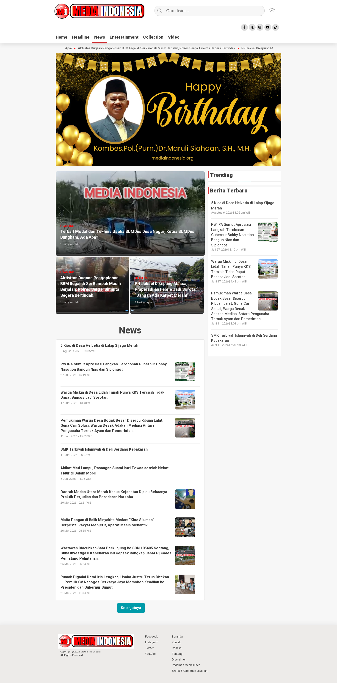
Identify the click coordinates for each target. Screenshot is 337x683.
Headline (81, 37)
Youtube (150, 654)
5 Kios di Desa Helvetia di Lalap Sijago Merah (242, 205)
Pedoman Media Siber (186, 665)
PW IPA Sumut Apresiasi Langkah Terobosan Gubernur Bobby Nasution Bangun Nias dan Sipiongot (232, 235)
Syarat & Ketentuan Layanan (189, 671)
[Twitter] (252, 27)
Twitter (149, 648)
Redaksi (177, 648)
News (99, 37)
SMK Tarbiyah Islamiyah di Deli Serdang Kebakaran (244, 338)
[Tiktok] (275, 27)
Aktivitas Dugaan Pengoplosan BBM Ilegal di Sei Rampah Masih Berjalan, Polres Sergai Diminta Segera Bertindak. (129, 48)
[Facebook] (244, 27)
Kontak (176, 642)
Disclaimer (179, 660)
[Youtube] (267, 27)
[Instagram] (260, 27)
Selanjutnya (131, 608)
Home (61, 37)
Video (174, 37)
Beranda (177, 637)
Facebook (151, 637)
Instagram (151, 642)
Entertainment (124, 37)
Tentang (177, 654)
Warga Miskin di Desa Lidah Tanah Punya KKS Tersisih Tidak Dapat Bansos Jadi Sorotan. (231, 269)
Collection (153, 37)
